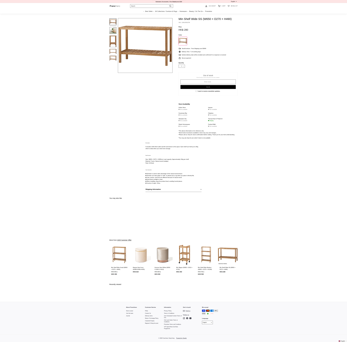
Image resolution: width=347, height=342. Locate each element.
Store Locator (129, 311)
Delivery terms (149, 315)
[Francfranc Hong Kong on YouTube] (190, 318)
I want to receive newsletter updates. (209, 91)
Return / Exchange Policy (151, 318)
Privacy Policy (168, 311)
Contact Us (148, 313)
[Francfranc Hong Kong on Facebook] (187, 318)
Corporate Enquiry (149, 320)
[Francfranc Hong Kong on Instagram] (184, 318)
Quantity (181, 63)
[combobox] (151, 6)
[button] (342, 341)
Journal (128, 315)
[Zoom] (145, 45)
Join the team (129, 313)
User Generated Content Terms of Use (173, 316)
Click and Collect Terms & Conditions (171, 321)
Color (180, 35)
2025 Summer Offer (124, 240)
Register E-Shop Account (151, 323)
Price (180, 27)
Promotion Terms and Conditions (172, 324)
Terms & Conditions (169, 313)
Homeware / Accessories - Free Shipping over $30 (168, 1)
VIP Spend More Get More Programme (171, 327)
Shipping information (153, 189)
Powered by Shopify (181, 338)
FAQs (146, 311)
